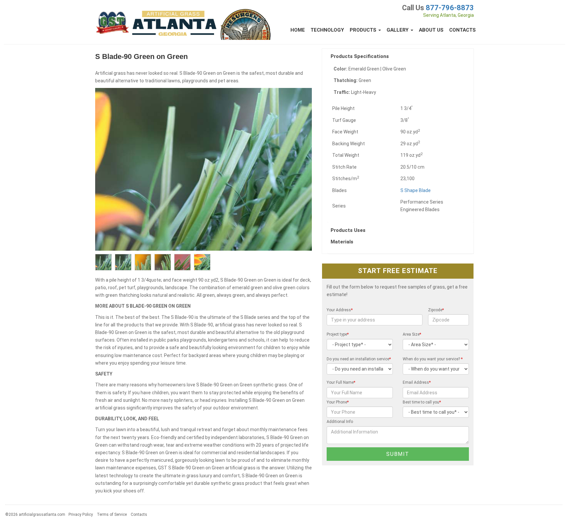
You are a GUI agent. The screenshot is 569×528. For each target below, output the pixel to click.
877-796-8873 (450, 8)
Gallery (398, 30)
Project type (338, 334)
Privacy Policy (80, 514)
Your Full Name (341, 382)
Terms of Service (112, 514)
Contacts (462, 30)
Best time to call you (422, 402)
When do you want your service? (433, 359)
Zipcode (436, 310)
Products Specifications (360, 56)
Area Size (412, 334)
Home (297, 30)
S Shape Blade (415, 190)
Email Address (417, 382)
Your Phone (338, 402)
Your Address (340, 310)
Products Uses (349, 230)
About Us (431, 30)
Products (364, 30)
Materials (343, 242)
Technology (327, 30)
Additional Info (340, 421)
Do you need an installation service (359, 359)
